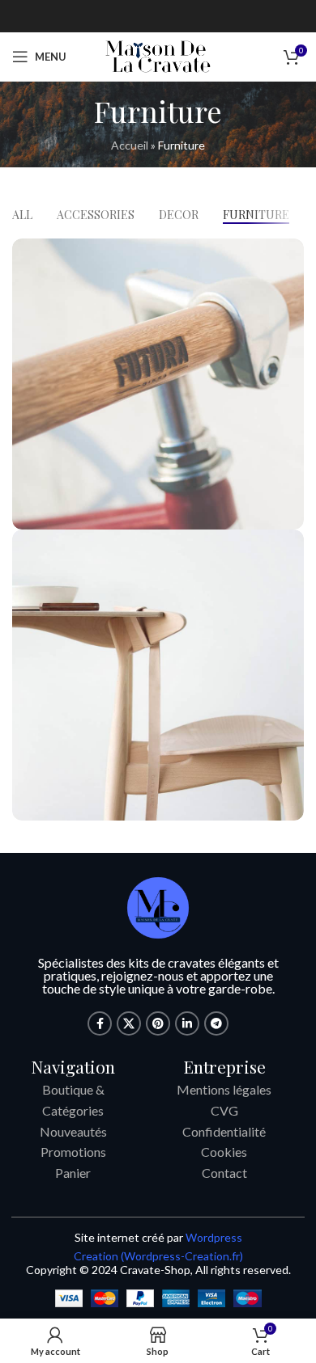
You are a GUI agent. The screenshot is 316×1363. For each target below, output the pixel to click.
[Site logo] (158, 55)
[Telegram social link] (216, 1023)
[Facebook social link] (100, 1023)
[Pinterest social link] (158, 1023)
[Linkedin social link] (187, 1023)
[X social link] (129, 1023)
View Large (289, 252)
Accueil (129, 145)
